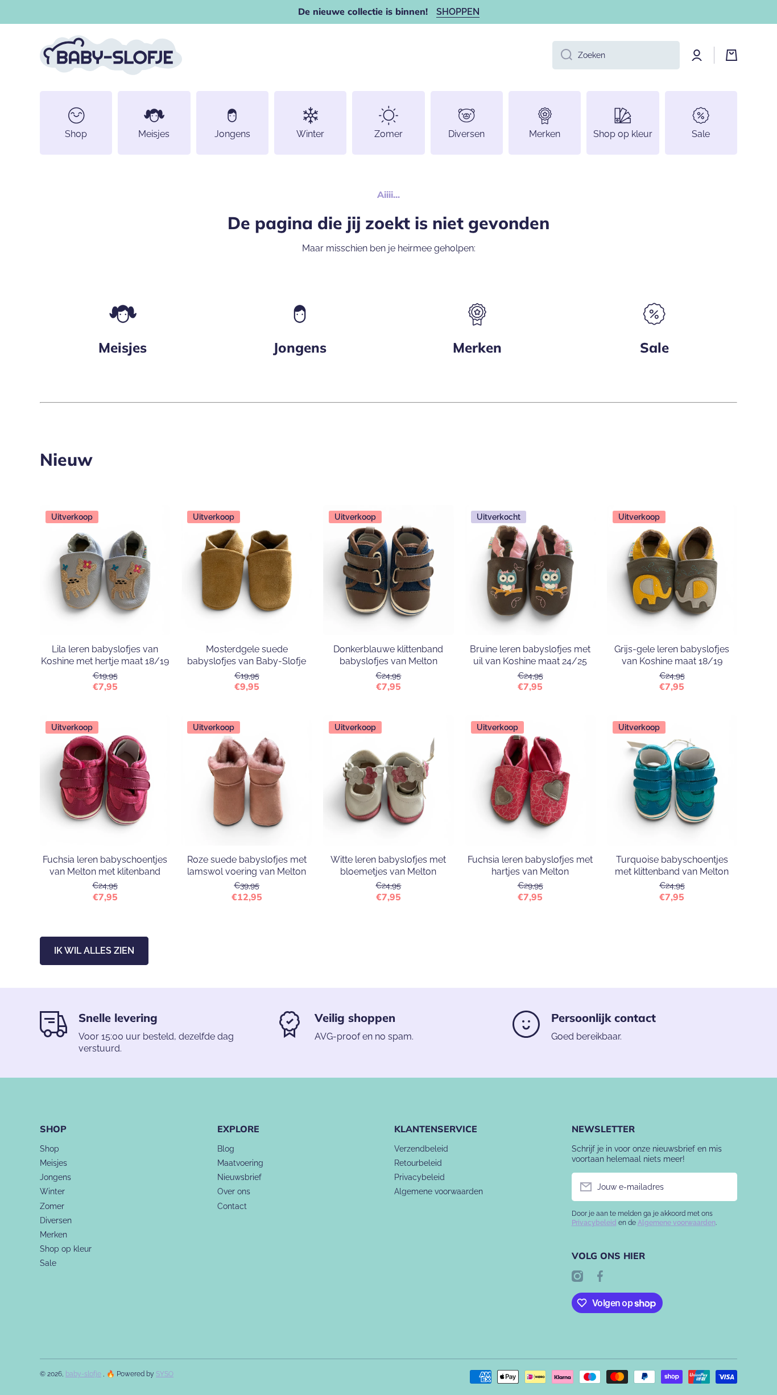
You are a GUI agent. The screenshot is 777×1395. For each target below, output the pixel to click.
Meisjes (122, 347)
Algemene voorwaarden (438, 1191)
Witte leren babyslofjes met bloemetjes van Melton (388, 865)
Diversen (56, 1220)
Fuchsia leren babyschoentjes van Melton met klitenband (105, 865)
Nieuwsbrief (239, 1177)
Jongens (299, 347)
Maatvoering (240, 1163)
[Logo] (111, 55)
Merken (477, 347)
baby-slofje (83, 1374)
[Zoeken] (562, 55)
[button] (731, 55)
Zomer (52, 1206)
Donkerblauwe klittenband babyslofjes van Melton (388, 655)
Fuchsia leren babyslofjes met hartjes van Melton (530, 865)
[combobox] (616, 55)
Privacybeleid (419, 1177)
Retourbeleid (418, 1163)
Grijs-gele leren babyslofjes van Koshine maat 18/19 (671, 655)
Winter (52, 1191)
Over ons (233, 1191)
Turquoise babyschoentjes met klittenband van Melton (672, 865)
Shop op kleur (66, 1248)
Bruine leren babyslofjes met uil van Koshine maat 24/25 (530, 655)
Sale (48, 1263)
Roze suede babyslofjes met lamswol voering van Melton (247, 865)
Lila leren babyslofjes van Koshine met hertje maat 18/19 (105, 655)
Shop (49, 1148)
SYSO (164, 1374)
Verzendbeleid (421, 1148)
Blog (225, 1148)
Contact (232, 1206)
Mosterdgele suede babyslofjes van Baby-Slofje (246, 655)
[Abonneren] (723, 1187)
